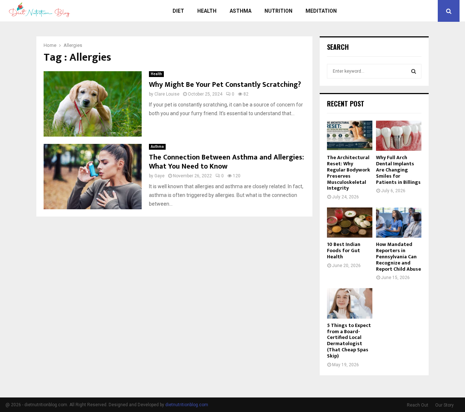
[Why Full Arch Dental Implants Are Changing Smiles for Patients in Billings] (398, 136)
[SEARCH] (413, 71)
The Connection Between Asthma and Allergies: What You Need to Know (226, 162)
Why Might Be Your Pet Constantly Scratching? (225, 84)
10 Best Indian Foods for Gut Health (343, 250)
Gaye (159, 175)
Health (207, 11)
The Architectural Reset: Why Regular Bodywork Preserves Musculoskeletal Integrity (348, 172)
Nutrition (278, 11)
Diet (178, 11)
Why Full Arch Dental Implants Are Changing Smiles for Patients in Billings (398, 169)
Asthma (240, 11)
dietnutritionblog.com (186, 404)
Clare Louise (166, 94)
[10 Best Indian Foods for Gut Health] (349, 222)
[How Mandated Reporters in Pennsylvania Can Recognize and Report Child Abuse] (398, 222)
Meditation (321, 11)
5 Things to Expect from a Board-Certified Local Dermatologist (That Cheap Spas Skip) (349, 340)
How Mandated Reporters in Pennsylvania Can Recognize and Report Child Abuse (398, 256)
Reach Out (417, 405)
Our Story (444, 405)
